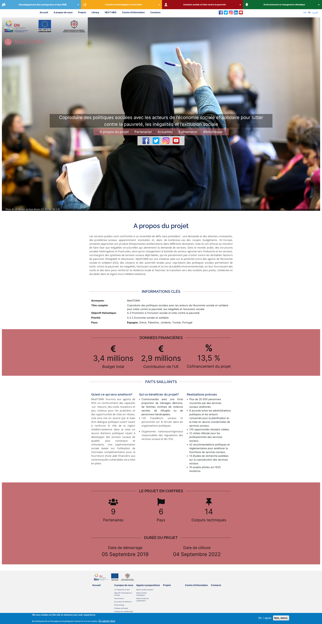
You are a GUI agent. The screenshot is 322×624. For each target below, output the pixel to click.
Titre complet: (99, 305)
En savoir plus (107, 620)
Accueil (44, 12)
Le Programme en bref (122, 590)
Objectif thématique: (104, 312)
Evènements (188, 132)
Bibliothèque (212, 132)
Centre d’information (196, 585)
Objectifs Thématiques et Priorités (123, 594)
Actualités (165, 132)
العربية (315, 12)
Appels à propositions (148, 585)
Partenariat (143, 132)
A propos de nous (63, 12)
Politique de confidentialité (123, 611)
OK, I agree (264, 617)
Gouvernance (119, 598)
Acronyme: (97, 300)
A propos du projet (114, 132)
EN (305, 12)
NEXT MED (110, 12)
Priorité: (96, 317)
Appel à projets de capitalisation (142, 599)
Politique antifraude (121, 608)
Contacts (155, 12)
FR (309, 12)
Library (95, 12)
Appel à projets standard (144, 590)
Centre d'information (133, 12)
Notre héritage (119, 605)
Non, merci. (281, 618)
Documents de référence (123, 602)
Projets (82, 12)
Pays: (94, 322)
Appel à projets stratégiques (141, 594)
